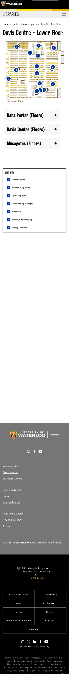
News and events (11, 502)
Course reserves (10, 472)
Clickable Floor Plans (50, 24)
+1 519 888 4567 (37, 577)
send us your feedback (50, 542)
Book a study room (12, 489)
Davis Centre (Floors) (32, 129)
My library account (12, 478)
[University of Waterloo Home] (11, 4)
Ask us (6, 526)
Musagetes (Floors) (32, 143)
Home (6, 24)
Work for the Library (13, 513)
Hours (6, 496)
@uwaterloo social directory (34, 646)
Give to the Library (12, 519)
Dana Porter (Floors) (32, 115)
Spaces (33, 24)
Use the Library (19, 24)
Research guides (11, 466)
